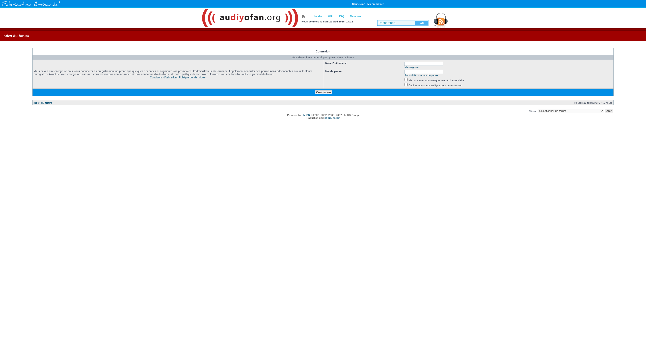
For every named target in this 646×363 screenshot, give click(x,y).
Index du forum (16, 36)
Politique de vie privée (192, 77)
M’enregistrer (375, 4)
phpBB (306, 115)
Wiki (330, 16)
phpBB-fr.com (332, 117)
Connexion (358, 4)
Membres (355, 16)
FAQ (341, 16)
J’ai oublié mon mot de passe (422, 75)
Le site (318, 16)
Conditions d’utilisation (163, 77)
